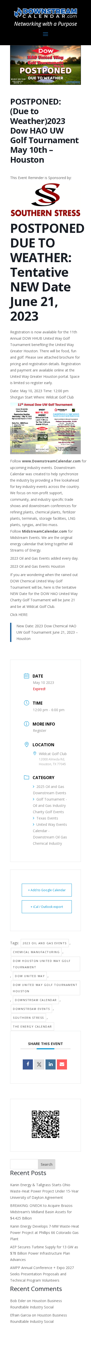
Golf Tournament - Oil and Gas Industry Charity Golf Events (50, 805)
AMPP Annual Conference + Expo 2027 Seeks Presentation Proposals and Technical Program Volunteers (42, 1274)
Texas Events (47, 818)
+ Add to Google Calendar (47, 890)
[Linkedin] (51, 1064)
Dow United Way (30, 976)
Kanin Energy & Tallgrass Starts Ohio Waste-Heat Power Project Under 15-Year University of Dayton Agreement (44, 1191)
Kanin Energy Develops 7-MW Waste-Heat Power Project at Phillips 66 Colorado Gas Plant (44, 1232)
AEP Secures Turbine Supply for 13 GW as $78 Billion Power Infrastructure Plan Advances (44, 1253)
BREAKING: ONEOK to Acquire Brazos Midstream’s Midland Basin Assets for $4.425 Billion (41, 1212)
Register (39, 730)
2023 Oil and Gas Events (45, 943)
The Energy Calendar (32, 1026)
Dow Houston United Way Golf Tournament (42, 964)
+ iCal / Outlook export (47, 907)
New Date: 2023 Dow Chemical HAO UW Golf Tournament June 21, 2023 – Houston (47, 632)
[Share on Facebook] (28, 1064)
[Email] (62, 1064)
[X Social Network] (39, 1064)
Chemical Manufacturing (36, 952)
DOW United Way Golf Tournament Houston (45, 988)
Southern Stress (28, 1018)
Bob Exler (18, 1300)
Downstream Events (31, 1009)
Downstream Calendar (36, 1000)
